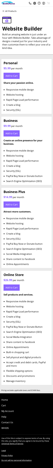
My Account (7, 411)
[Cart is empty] (48, 3)
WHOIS (5, 428)
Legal (3, 450)
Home (4, 399)
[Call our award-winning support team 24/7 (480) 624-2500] (39, 3)
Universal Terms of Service (12, 443)
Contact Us (7, 422)
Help (3, 416)
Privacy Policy (7, 455)
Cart (3, 405)
